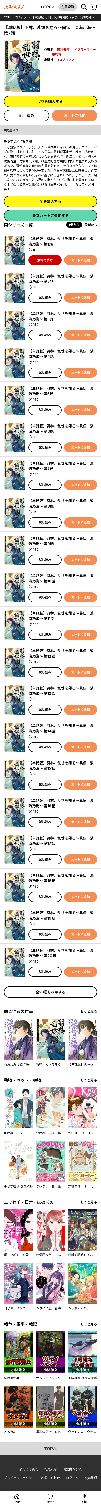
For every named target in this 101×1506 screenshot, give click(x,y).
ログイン (47, 7)
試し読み (26, 115)
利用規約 (50, 1469)
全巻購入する (50, 201)
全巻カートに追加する (50, 215)
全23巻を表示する (50, 992)
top (7, 17)
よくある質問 (28, 1469)
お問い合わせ (50, 1478)
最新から (91, 225)
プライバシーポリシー (19, 1478)
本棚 (84, 1501)
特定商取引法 (72, 1469)
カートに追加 (74, 115)
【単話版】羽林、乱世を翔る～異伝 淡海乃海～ (63, 17)
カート (50, 1501)
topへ (50, 1448)
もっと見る (88, 1011)
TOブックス (66, 60)
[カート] (94, 7)
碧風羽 (56, 54)
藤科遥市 (63, 50)
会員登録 (67, 7)
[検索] (84, 7)
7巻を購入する (51, 101)
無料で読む (45, 260)
